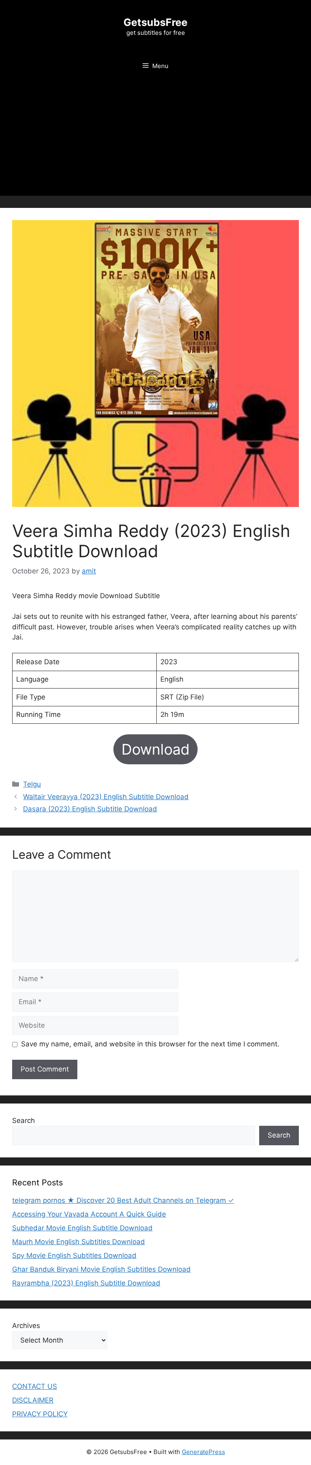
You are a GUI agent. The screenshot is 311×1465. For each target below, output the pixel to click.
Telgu (32, 784)
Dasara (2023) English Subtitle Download (90, 809)
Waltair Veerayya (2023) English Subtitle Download (106, 797)
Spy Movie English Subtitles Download (74, 1255)
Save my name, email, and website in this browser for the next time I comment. (150, 1044)
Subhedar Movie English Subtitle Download (82, 1228)
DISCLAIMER (32, 1400)
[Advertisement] (155, 139)
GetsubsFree (155, 22)
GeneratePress (203, 1452)
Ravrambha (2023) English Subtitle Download (86, 1283)
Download (155, 749)
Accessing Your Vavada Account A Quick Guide (89, 1214)
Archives (26, 1326)
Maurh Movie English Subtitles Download (78, 1242)
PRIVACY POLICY (40, 1414)
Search (23, 1120)
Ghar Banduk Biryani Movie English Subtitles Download (101, 1269)
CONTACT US (34, 1386)
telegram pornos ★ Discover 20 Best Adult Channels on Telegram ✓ (123, 1200)
